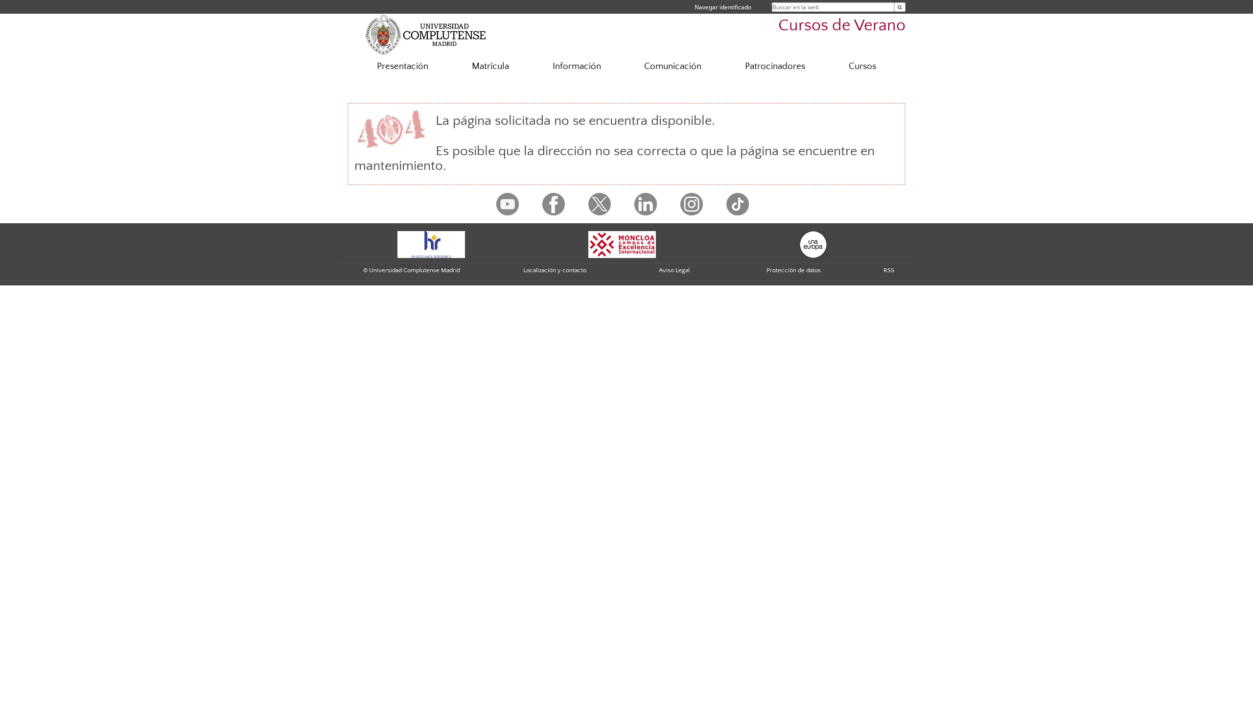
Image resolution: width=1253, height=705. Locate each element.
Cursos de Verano (841, 26)
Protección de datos (793, 270)
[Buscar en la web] (899, 7)
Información (577, 66)
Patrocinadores (775, 66)
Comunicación (672, 66)
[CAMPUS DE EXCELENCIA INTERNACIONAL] (622, 243)
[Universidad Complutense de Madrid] (426, 34)
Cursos (862, 66)
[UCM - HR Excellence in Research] (431, 243)
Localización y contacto (554, 270)
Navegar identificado (723, 7)
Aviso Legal (674, 270)
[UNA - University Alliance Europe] (813, 243)
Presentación (402, 66)
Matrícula (490, 66)
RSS (888, 270)
